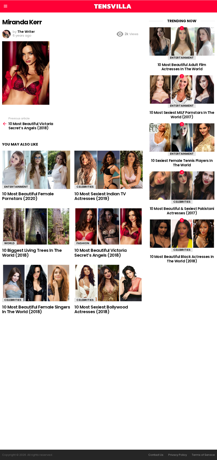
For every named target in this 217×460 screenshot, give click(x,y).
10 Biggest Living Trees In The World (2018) (32, 252)
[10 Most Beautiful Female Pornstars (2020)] (36, 170)
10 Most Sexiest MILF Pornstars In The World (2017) (182, 114)
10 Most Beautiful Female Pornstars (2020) (28, 196)
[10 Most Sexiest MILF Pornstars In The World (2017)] (182, 89)
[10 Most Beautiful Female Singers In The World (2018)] (36, 283)
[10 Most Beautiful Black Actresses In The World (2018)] (182, 233)
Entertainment (16, 187)
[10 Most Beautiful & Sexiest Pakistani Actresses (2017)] (182, 185)
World (9, 243)
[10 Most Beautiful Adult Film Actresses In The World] (182, 41)
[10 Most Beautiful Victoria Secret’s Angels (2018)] (108, 226)
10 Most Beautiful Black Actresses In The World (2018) (182, 258)
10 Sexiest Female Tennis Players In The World (182, 162)
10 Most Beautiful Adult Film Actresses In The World (182, 67)
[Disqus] (72, 382)
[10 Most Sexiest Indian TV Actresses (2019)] (108, 170)
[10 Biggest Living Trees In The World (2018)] (36, 226)
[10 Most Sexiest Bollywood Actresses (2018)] (108, 283)
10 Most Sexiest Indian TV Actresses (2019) (100, 196)
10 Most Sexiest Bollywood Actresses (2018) (101, 309)
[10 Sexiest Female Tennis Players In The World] (182, 137)
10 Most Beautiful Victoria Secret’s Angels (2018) (100, 252)
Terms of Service (203, 455)
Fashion (83, 243)
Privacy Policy (177, 455)
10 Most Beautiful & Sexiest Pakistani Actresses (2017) (182, 210)
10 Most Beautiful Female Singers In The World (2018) (36, 309)
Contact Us (155, 455)
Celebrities (85, 187)
